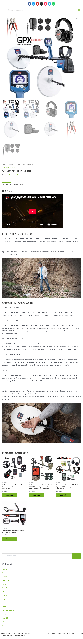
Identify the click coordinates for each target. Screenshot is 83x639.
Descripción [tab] (6, 184)
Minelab (9, 164)
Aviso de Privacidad (6, 635)
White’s (4, 622)
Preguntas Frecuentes (23, 633)
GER (3, 591)
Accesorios (5, 569)
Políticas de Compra (19, 635)
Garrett (4, 588)
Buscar (76, 556)
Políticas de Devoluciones (8, 633)
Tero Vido (5, 618)
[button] (77, 19)
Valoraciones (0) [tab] (18, 184)
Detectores (5, 167)
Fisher (4, 584)
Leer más (9, 495)
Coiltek (4, 573)
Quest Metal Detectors (9, 610)
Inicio (3, 164)
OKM (4, 606)
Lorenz (4, 595)
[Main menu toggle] (79, 10)
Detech (4, 576)
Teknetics (5, 614)
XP (3, 625)
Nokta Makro (6, 603)
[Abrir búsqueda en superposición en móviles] (17, 10)
